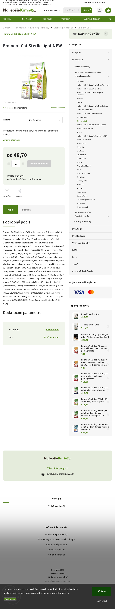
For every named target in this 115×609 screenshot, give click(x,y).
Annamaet (81, 203)
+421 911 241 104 (56, 505)
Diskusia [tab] (26, 209)
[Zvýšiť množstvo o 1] (23, 163)
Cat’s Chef (81, 147)
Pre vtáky (77, 228)
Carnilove (81, 177)
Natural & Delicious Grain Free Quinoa (92, 106)
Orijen (79, 102)
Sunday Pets (82, 180)
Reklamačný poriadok (56, 544)
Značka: (58, 107)
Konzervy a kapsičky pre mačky (88, 72)
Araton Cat (81, 158)
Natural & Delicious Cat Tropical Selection (90, 93)
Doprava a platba (56, 549)
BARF (74, 250)
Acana (79, 132)
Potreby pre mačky (82, 221)
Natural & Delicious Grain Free (89, 89)
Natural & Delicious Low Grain (89, 113)
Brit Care (80, 151)
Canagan (80, 81)
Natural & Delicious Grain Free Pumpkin (93, 85)
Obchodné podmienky (94, 2)
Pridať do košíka (39, 163)
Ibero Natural (82, 207)
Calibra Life (81, 154)
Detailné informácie (11, 139)
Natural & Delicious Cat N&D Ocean (91, 124)
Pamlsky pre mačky (83, 212)
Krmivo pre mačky (82, 66)
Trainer (80, 188)
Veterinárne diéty (82, 216)
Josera (80, 162)
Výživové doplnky (81, 243)
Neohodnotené (20, 108)
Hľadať (87, 10)
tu (68, 593)
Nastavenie (10, 599)
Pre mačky (77, 59)
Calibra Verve (82, 196)
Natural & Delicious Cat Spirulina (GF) (92, 136)
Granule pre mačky (83, 76)
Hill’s (79, 169)
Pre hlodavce (78, 236)
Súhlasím (102, 591)
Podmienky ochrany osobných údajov (56, 539)
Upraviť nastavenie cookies (57, 581)
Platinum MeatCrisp (85, 109)
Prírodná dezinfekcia (82, 271)
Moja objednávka (56, 554)
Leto (74, 257)
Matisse (80, 98)
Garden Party (82, 192)
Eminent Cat (82, 121)
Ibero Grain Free (83, 173)
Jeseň (75, 264)
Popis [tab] (10, 209)
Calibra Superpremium (86, 199)
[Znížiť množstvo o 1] (8, 163)
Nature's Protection (85, 128)
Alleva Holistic (82, 117)
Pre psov (76, 52)
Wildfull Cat (81, 143)
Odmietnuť (102, 601)
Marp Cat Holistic (84, 139)
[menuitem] (10, 19)
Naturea (80, 184)
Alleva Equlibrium (84, 166)
